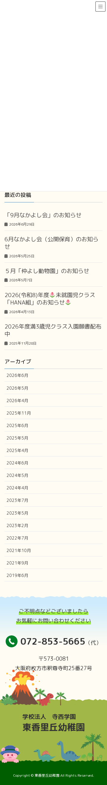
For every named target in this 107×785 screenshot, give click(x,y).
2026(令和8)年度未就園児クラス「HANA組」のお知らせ (49, 298)
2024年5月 (17, 475)
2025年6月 (17, 425)
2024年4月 (17, 488)
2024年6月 (17, 463)
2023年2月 (17, 525)
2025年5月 (17, 438)
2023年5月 (17, 513)
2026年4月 (17, 400)
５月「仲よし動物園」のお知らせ (46, 271)
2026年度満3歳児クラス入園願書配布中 (52, 330)
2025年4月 (17, 450)
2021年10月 (19, 550)
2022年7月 (17, 538)
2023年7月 (17, 500)
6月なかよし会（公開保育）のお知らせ (51, 242)
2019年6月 (17, 575)
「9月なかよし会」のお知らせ (42, 215)
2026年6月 (17, 375)
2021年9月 (17, 563)
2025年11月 (19, 413)
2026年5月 (17, 388)
